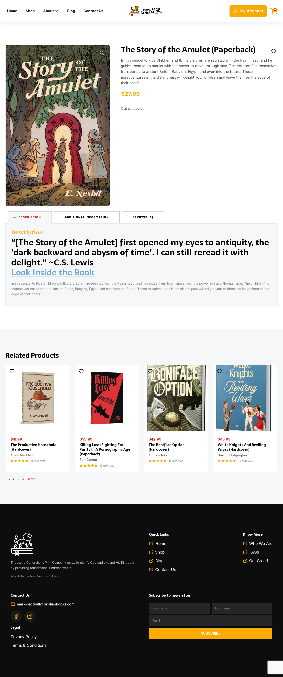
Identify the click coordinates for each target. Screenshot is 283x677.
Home (12, 11)
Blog (71, 11)
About (48, 11)
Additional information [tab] (87, 217)
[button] (102, 53)
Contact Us (93, 11)
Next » (31, 478)
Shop (30, 11)
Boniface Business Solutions (43, 576)
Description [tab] (30, 217)
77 (23, 478)
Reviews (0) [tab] (143, 217)
